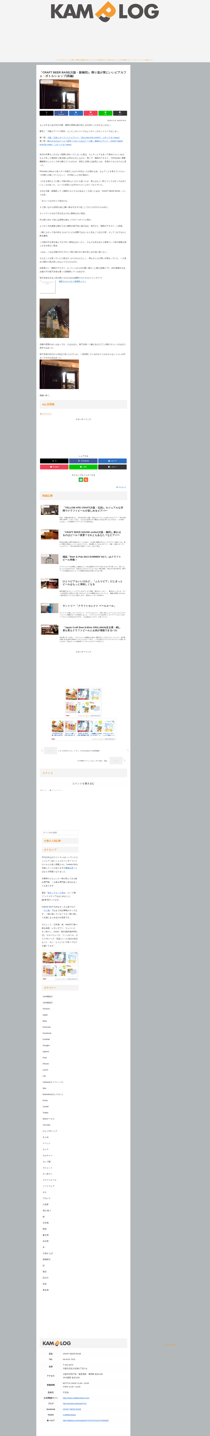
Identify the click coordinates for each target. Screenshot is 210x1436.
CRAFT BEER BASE (72, 1409)
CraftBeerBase (69, 1415)
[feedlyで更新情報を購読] (81, 480)
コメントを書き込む (83, 783)
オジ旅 (47, 910)
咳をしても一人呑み (56, 893)
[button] (120, 113)
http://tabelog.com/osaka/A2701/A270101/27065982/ (86, 1420)
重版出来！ (70, 868)
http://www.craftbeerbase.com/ (76, 1398)
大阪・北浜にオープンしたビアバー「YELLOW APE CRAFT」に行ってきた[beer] (83, 138)
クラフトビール (46, 414)
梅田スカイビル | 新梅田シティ (72, 281)
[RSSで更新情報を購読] (86, 480)
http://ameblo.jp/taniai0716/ (75, 1403)
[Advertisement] (105, 41)
